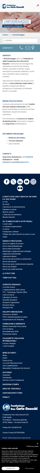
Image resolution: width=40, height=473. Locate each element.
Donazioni (6, 375)
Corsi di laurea (8, 329)
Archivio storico (8, 212)
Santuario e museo (9, 209)
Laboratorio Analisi (10, 256)
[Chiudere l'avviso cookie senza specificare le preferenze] (37, 443)
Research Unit (8, 308)
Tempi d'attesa (9, 278)
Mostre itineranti (9, 217)
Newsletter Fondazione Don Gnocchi (16, 368)
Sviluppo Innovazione (13, 312)
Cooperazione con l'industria (13, 320)
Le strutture (9, 273)
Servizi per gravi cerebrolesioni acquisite (18, 264)
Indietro (5, 35)
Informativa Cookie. (25, 462)
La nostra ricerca (9, 287)
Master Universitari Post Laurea (14, 326)
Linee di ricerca (8, 295)
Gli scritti (6, 204)
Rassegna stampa (11, 384)
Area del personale (12, 389)
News (5, 355)
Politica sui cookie (32, 446)
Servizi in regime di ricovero (13, 244)
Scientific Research (12, 285)
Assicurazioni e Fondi (12, 393)
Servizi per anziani (9, 262)
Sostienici (7, 372)
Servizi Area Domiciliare (11, 249)
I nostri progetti (8, 346)
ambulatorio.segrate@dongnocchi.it (16, 162)
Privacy (6, 397)
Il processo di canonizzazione (14, 207)
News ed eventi (9, 353)
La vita (5, 202)
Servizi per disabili (10, 267)
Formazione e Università (14, 324)
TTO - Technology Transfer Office (15, 292)
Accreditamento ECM (10, 331)
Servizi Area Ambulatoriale (12, 246)
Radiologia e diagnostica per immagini (17, 251)
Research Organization (11, 302)
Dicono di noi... (8, 360)
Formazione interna (10, 334)
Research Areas (8, 305)
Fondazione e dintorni (11, 232)
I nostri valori (7, 224)
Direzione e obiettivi (10, 314)
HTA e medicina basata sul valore (15, 317)
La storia (6, 229)
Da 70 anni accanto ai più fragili (17, 221)
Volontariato (7, 378)
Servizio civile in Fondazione (13, 380)
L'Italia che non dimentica (12, 215)
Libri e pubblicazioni (10, 366)
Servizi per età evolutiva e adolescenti (17, 259)
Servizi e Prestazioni (12, 241)
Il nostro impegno (9, 343)
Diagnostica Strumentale (12, 254)
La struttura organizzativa (12, 227)
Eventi (5, 358)
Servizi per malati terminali (12, 269)
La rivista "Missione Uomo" (13, 363)
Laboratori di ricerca (10, 297)
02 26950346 (28, 157)
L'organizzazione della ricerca (14, 290)
